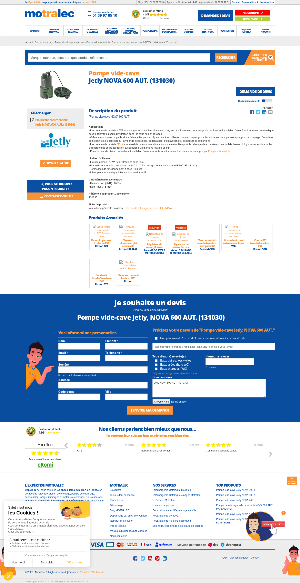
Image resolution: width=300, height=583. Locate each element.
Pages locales (118, 525)
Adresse (64, 380)
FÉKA (120, 144)
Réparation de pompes (165, 515)
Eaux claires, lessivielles (175, 360)
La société (115, 489)
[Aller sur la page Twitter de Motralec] (142, 558)
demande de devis (215, 15)
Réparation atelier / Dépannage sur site (174, 510)
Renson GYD (101, 284)
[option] (106, 457)
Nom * (62, 341)
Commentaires (162, 377)
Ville (108, 391)
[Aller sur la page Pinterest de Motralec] (157, 558)
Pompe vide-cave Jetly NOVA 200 (234, 500)
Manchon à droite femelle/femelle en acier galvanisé (207, 243)
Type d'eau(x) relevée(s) (169, 356)
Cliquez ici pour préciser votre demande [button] (174, 373)
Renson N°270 (207, 249)
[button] (34, 30)
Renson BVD (101, 246)
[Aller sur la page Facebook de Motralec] (135, 558)
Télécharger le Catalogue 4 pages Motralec (176, 495)
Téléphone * (113, 353)
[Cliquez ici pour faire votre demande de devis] (265, 526)
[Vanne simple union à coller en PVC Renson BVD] (101, 231)
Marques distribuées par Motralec (128, 530)
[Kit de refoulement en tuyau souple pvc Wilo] (233, 231)
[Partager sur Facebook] (252, 112)
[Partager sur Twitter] (258, 112)
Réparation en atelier (121, 520)
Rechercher (226, 57)
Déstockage (116, 505)
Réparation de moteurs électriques (171, 520)
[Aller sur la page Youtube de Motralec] (150, 558)
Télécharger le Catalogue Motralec (171, 489)
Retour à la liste (57, 163)
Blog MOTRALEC (119, 510)
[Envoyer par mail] (270, 112)
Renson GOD (260, 249)
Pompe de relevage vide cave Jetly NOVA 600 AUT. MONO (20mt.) (244, 506)
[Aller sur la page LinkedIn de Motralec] (164, 558)
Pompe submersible (219, 151)
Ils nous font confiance (122, 495)
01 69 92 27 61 (222, 2)
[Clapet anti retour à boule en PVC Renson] (128, 266)
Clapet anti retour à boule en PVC (128, 277)
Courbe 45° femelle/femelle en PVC (101, 278)
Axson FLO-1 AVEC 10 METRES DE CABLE (181, 251)
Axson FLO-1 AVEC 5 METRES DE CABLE (154, 251)
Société (236, 2)
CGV (225, 557)
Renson (128, 281)
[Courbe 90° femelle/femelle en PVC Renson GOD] (260, 231)
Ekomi (85, 581)
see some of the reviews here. (45, 459)
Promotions (116, 500)
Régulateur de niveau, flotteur (154, 245)
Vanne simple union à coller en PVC (101, 241)
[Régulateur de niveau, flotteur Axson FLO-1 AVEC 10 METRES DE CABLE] (180, 236)
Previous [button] (66, 445)
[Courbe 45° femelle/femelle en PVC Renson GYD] (101, 266)
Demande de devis (255, 91)
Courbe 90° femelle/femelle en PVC (260, 243)
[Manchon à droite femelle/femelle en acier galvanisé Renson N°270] (207, 231)
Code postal (66, 391)
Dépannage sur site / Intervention (128, 515)
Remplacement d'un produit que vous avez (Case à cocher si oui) (202, 338)
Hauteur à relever (217, 356)
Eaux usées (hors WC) (174, 364)
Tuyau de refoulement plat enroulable (128, 243)
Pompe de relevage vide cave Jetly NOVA (149, 208)
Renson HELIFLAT (128, 249)
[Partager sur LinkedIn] (264, 112)
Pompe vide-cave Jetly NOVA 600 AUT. (237, 495)
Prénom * (111, 341)
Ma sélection (267, 2)
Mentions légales (239, 557)
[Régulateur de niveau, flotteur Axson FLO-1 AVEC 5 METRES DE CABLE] (154, 236)
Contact (255, 557)
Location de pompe (163, 505)
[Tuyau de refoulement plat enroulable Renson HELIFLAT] (128, 231)
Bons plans (251, 19)
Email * (63, 353)
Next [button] (271, 454)
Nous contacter (118, 536)
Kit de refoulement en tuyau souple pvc (233, 241)
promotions (251, 13)
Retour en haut (292, 482)
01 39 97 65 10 (157, 2)
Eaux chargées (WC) (173, 368)
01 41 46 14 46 (189, 2)
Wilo (233, 246)
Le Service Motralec (163, 500)
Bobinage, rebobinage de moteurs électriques (177, 525)
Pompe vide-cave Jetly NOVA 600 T (235, 489)
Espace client (249, 2)
